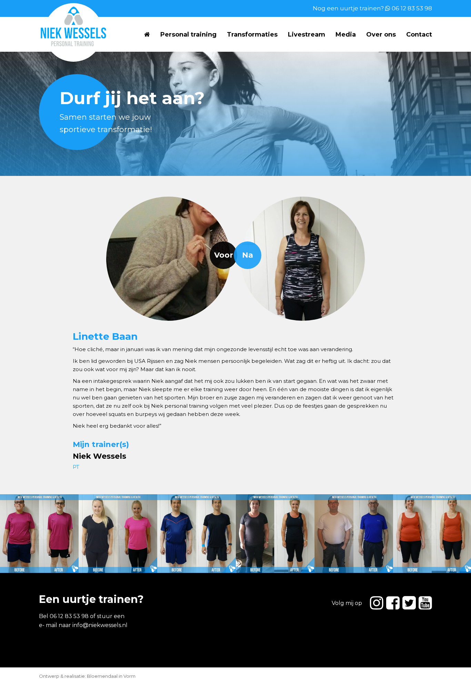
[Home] (147, 34)
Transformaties (252, 34)
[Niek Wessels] (70, 26)
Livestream (306, 34)
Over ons (381, 34)
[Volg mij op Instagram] (376, 602)
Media (345, 34)
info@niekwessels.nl (100, 625)
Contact (419, 34)
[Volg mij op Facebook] (393, 602)
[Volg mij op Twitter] (409, 602)
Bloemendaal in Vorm (111, 676)
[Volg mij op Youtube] (425, 602)
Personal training (188, 34)
